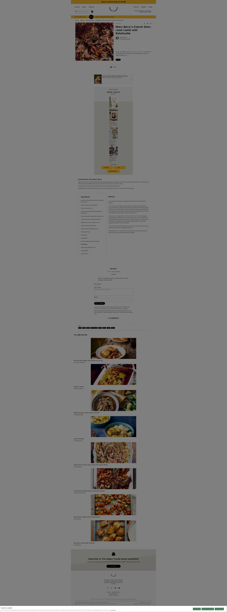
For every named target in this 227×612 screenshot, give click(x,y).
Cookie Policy (113, 610)
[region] (113, 609)
